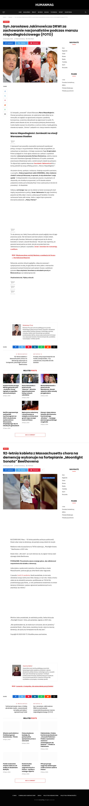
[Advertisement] (37, 98)
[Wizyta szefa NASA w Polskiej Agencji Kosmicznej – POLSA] (11, 726)
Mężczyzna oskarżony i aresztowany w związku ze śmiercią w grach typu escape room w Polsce (30, 416)
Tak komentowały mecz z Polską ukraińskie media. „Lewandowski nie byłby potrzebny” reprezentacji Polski (16, 709)
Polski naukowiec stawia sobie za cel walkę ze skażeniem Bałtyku (10, 766)
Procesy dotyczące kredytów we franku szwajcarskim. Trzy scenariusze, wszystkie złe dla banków (44, 360)
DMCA (63, 85)
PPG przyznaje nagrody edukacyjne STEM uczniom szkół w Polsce (49, 766)
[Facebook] (5, 91)
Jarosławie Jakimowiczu (42, 163)
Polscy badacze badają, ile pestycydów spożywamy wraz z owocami (29, 737)
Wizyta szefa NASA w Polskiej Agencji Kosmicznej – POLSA (10, 735)
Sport (61, 12)
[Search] (85, 12)
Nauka (46, 12)
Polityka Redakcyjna (67, 88)
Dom (20, 12)
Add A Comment (30, 435)
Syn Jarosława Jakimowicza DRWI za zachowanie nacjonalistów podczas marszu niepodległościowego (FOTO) (44, 709)
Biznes (40, 12)
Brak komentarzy (20, 39)
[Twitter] (5, 96)
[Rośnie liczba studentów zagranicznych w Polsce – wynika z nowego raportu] (30, 756)
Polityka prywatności (68, 91)
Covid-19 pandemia (23, 575)
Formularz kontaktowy (68, 82)
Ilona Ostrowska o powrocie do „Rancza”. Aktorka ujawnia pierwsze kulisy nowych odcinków (29, 390)
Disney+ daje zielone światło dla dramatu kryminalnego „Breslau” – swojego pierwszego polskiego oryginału (49, 417)
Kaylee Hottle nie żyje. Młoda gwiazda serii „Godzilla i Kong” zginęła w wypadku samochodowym (11, 389)
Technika (54, 12)
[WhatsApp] (5, 109)
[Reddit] (5, 105)
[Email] (5, 114)
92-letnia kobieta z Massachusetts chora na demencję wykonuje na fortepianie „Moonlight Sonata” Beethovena (16, 360)
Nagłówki (26, 12)
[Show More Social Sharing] (42, 43)
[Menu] (4, 12)
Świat (34, 12)
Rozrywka (68, 12)
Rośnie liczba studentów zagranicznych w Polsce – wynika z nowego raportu (28, 767)
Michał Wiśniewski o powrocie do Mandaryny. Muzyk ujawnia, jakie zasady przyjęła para (49, 389)
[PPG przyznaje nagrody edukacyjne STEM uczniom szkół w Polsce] (49, 756)
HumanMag (41, 800)
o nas (63, 79)
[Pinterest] (5, 100)
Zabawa (6, 22)
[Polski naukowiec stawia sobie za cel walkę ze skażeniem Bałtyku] (11, 756)
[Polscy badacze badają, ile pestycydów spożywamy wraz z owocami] (30, 726)
